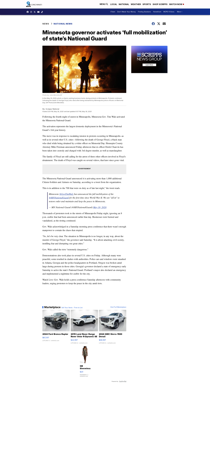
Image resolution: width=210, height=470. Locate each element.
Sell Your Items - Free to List (72, 308)
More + (179, 11)
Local (113, 4)
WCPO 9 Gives (168, 11)
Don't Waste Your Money (126, 11)
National (124, 4)
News (45, 24)
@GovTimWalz (66, 193)
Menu (103, 4)
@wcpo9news (42, 12)
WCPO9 (28, 12)
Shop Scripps (160, 4)
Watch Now (176, 4)
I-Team (112, 11)
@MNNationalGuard (59, 197)
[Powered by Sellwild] (122, 381)
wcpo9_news (31, 12)
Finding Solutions (144, 11)
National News (63, 24)
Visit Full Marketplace (118, 307)
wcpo (35, 12)
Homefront (157, 11)
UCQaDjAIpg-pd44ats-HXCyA (39, 12)
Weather (136, 4)
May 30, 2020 (99, 207)
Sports (147, 4)
